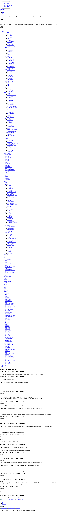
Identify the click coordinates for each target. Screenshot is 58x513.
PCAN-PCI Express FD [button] (10, 41)
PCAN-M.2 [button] (8, 43)
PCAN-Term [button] (9, 141)
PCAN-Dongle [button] (7, 156)
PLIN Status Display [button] (10, 199)
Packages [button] (6, 176)
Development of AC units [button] (8, 269)
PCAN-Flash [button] (9, 207)
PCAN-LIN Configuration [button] (9, 304)
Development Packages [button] (8, 118)
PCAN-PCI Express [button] (10, 40)
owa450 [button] (8, 84)
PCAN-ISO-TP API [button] (10, 219)
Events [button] (5, 278)
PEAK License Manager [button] (10, 201)
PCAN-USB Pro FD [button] (8, 347)
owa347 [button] (8, 82)
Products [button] (3, 11)
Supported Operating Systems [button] (11, 226)
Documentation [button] (6, 291)
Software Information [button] (6, 183)
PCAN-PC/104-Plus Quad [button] (10, 45)
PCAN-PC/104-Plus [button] (10, 44)
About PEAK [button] (5, 274)
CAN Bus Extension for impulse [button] (11, 131)
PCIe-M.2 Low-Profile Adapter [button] (11, 140)
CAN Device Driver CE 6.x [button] (9, 341)
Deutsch (8, 2)
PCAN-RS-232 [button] (7, 164)
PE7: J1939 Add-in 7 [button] (10, 96)
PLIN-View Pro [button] (9, 102)
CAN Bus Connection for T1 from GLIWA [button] (13, 130)
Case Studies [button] (5, 265)
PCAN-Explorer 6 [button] (9, 97)
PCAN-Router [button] (9, 73)
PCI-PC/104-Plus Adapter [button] (10, 139)
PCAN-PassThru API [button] (10, 123)
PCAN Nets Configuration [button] (10, 198)
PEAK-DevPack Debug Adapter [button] (11, 145)
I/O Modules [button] (7, 56)
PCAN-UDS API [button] (9, 124)
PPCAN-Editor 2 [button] (9, 109)
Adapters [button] (6, 138)
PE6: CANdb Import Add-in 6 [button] (11, 99)
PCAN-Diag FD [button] (9, 89)
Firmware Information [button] (8, 232)
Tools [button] (6, 110)
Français (7, 3)
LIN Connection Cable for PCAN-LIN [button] (12, 148)
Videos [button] (5, 273)
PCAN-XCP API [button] (9, 122)
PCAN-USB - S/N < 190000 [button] (11, 233)
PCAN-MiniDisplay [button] (10, 91)
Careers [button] (5, 275)
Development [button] (7, 178)
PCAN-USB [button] (9, 34)
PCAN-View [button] (9, 185)
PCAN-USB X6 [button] (9, 37)
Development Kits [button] (7, 212)
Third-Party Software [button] (8, 127)
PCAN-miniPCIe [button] (9, 42)
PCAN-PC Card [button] (7, 162)
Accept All (1, 30)
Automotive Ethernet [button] (8, 259)
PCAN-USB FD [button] (9, 35)
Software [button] (5, 92)
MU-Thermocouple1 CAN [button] (10, 66)
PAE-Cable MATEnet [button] (10, 152)
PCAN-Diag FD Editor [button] (10, 196)
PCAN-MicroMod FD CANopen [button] (11, 242)
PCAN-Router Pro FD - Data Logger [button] (10, 360)
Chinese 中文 (10, 5)
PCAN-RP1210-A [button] (9, 215)
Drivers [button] (6, 175)
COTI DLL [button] (7, 322)
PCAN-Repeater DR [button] (10, 52)
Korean (7, 6)
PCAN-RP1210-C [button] (9, 216)
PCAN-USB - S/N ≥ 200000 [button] (9, 344)
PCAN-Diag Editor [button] (8, 307)
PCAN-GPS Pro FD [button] (10, 68)
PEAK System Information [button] (10, 117)
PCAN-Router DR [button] (9, 74)
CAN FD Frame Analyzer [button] (10, 114)
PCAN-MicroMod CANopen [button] (11, 240)
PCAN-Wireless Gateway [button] (8, 167)
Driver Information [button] (7, 225)
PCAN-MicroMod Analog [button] (10, 62)
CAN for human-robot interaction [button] (9, 268)
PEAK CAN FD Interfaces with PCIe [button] (12, 238)
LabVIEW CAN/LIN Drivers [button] (11, 132)
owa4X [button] (8, 85)
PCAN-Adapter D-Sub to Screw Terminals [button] (13, 143)
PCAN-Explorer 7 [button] (9, 93)
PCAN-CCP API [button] (9, 121)
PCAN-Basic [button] (9, 119)
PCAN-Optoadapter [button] (10, 51)
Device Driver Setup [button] (10, 200)
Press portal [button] (5, 279)
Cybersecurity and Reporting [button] (7, 281)
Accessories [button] (5, 137)
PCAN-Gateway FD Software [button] (9, 357)
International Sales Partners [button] (7, 173)
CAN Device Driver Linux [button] (10, 230)
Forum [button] (3, 366)
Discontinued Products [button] (7, 153)
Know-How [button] (3, 13)
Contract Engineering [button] (8, 182)
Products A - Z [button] (6, 172)
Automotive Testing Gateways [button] (9, 77)
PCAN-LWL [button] (9, 53)
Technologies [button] (5, 258)
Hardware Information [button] (7, 224)
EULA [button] (5, 255)
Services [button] (5, 181)
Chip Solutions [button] (7, 47)
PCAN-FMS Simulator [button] (10, 187)
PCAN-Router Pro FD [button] (10, 76)
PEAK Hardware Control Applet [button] (11, 202)
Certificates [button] (6, 180)
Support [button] (3, 12)
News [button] (4, 277)
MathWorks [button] (8, 128)
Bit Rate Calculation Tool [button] (10, 113)
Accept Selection (5, 30)
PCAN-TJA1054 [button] (9, 55)
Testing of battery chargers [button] (9, 271)
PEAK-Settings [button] (7, 313)
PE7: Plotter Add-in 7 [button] (10, 94)
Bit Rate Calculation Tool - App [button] (9, 316)
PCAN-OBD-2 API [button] (9, 125)
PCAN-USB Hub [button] (7, 165)
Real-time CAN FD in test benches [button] (10, 266)
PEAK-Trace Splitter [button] (10, 208)
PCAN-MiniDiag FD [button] (10, 90)
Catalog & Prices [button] (7, 179)
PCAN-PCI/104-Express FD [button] (11, 46)
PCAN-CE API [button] (7, 335)
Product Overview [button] (6, 32)
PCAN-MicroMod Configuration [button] (11, 106)
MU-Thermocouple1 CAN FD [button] (11, 67)
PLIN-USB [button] (8, 38)
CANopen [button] (5, 294)
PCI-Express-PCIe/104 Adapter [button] (9, 169)
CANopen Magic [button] (9, 134)
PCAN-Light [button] (9, 223)
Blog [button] (4, 257)
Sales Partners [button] (5, 284)
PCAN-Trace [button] (7, 298)
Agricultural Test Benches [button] (8, 267)
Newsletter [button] (5, 282)
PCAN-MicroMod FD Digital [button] (11, 59)
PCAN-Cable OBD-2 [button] (10, 149)
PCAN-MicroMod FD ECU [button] (11, 60)
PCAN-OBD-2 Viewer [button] (10, 103)
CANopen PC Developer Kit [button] (11, 135)
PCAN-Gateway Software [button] (10, 245)
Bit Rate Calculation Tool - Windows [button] (12, 204)
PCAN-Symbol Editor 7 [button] (10, 112)
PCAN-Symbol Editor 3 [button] (10, 188)
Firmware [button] (6, 177)
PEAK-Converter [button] (9, 115)
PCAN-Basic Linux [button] (9, 214)
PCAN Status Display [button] (8, 310)
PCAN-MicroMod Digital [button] (10, 63)
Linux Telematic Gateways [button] (9, 81)
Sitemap (3, 502)
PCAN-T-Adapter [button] (9, 142)
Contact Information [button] (6, 280)
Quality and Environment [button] (7, 276)
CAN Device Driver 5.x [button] (8, 338)
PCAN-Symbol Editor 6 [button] (10, 189)
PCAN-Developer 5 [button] (10, 120)
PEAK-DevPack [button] (9, 253)
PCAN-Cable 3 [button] (9, 147)
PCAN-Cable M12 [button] (9, 151)
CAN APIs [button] (6, 264)
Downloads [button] (5, 174)
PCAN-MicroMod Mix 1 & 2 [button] (11, 64)
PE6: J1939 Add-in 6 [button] (10, 100)
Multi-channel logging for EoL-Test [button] (10, 270)
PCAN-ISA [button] (7, 160)
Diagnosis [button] (6, 87)
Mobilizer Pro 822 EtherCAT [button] (11, 80)
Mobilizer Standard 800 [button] (10, 79)
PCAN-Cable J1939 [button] (10, 150)
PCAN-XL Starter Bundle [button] (8, 168)
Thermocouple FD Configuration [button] (11, 194)
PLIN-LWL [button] (8, 54)
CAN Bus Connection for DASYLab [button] (12, 129)
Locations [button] (5, 283)
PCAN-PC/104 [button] (7, 163)
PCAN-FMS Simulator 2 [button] (10, 104)
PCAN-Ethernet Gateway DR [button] (11, 70)
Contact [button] (3, 14)
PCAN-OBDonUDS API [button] (10, 126)
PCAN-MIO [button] (9, 65)
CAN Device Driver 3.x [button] (10, 228)
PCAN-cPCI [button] (7, 155)
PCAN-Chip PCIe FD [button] (10, 48)
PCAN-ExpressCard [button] (8, 157)
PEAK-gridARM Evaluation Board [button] (10, 170)
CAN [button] (6, 260)
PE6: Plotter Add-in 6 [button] (10, 98)
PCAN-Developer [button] (7, 326)
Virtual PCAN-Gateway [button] (10, 71)
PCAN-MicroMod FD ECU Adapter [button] (12, 144)
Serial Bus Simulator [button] (8, 171)
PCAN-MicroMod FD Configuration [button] (12, 107)
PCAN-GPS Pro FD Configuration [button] (12, 195)
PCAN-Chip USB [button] (9, 239)
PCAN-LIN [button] (8, 72)
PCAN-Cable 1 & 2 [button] (9, 146)
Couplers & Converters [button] (8, 49)
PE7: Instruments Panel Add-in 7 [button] (11, 95)
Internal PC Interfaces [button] (8, 39)
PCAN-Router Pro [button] (9, 75)
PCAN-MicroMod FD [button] (10, 57)
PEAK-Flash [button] (9, 116)
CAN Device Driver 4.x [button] (10, 227)
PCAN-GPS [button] (7, 159)
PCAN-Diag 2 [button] (9, 88)
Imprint (3, 503)
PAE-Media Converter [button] (10, 50)
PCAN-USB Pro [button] (7, 166)
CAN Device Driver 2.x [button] (10, 229)
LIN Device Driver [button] (9, 231)
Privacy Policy (4, 504)
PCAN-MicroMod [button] (7, 351)
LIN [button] (6, 262)
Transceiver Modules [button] (8, 263)
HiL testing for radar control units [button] (9, 272)
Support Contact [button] (6, 254)
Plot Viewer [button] (8, 101)
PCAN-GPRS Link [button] (9, 249)
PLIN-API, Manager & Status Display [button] (12, 222)
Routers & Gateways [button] (8, 69)
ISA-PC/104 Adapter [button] (8, 154)
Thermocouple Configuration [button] (11, 193)
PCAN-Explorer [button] (6, 323)
